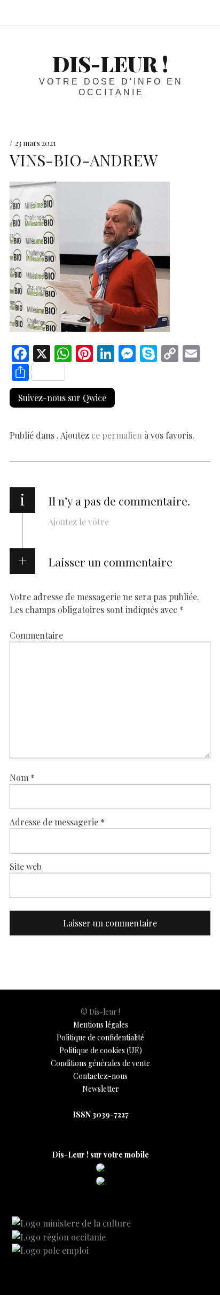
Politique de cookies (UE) (100, 1050)
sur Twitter (132, 12)
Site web (26, 865)
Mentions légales (100, 1025)
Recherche (203, 12)
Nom (22, 777)
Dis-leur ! (110, 63)
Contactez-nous (100, 1076)
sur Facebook (109, 12)
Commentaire (36, 634)
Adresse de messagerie (57, 821)
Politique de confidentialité (100, 1037)
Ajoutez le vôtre (78, 521)
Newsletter (100, 1089)
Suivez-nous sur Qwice (62, 397)
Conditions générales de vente (100, 1063)
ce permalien (116, 435)
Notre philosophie (179, 12)
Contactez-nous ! (156, 12)
